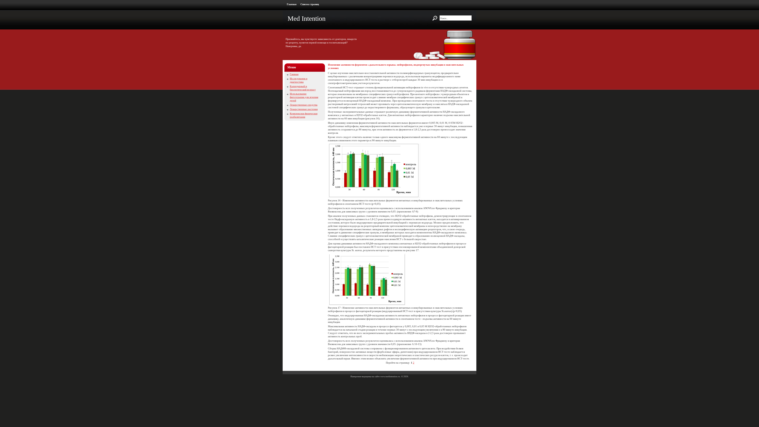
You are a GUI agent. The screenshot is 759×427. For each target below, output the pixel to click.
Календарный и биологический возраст (303, 88)
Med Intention (307, 18)
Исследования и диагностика (298, 80)
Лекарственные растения (304, 109)
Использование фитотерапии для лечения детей (304, 97)
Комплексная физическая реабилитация (303, 115)
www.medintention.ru (390, 376)
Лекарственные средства (303, 104)
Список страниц (309, 4)
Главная (291, 4)
